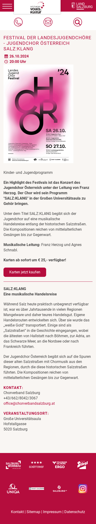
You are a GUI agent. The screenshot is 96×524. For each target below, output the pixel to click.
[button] (78, 22)
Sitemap (33, 512)
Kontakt (17, 512)
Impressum (52, 512)
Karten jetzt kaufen (24, 272)
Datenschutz (74, 512)
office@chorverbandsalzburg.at (29, 403)
